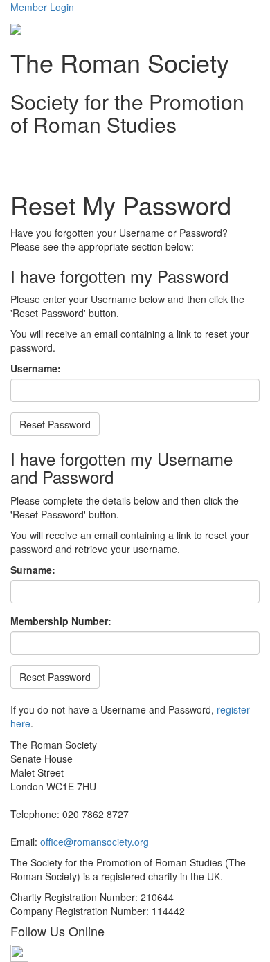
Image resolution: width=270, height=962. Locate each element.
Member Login (42, 7)
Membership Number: (60, 621)
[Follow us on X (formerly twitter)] (19, 952)
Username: (35, 368)
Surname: (32, 570)
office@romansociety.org (94, 841)
